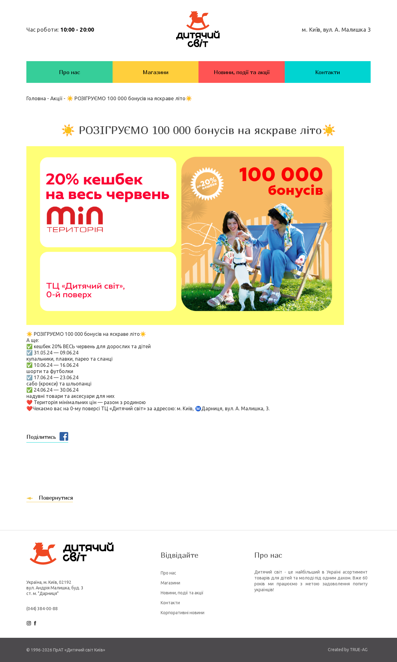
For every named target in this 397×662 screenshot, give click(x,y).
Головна (36, 98)
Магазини (155, 72)
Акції (56, 98)
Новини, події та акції (242, 72)
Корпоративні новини (182, 612)
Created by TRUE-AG (348, 649)
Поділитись (41, 437)
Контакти (327, 72)
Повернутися (56, 497)
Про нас (69, 72)
